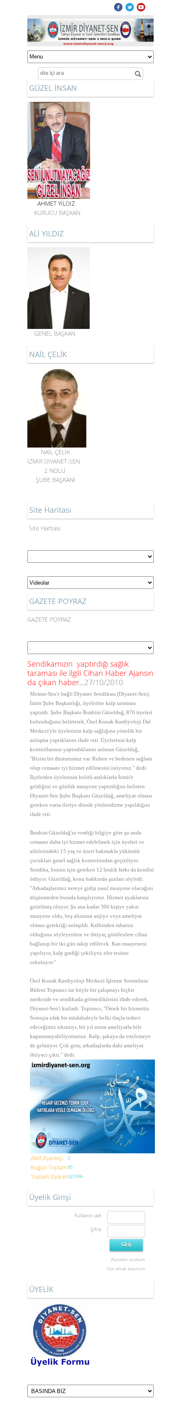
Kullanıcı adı (88, 1215)
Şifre (95, 1229)
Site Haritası (45, 528)
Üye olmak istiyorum (125, 1269)
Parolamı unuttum (128, 1259)
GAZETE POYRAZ (49, 619)
